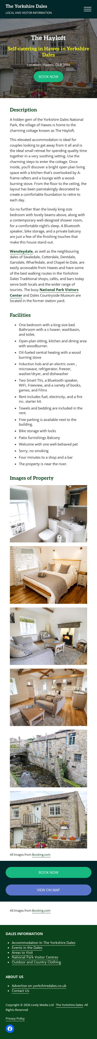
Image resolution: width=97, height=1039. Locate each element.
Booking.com (41, 854)
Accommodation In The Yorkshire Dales (43, 942)
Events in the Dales (27, 947)
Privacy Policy (15, 1018)
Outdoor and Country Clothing (36, 962)
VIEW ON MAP (48, 890)
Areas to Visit (22, 952)
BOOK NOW (48, 76)
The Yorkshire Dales (26, 6)
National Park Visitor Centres (35, 957)
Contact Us (20, 990)
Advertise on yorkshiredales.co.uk (39, 985)
